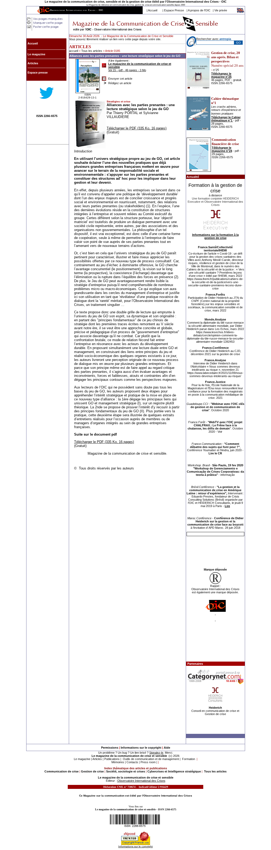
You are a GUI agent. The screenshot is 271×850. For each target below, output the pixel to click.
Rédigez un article (119, 83)
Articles (97, 759)
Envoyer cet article (120, 78)
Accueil (152, 10)
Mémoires (117, 762)
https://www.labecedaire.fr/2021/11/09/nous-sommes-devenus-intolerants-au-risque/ (215, 374)
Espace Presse (174, 10)
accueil (73, 50)
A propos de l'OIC (199, 10)
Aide (167, 747)
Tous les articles (92, 50)
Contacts (132, 762)
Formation (188, 759)
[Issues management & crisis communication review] (241, 11)
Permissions (109, 747)
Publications (112, 759)
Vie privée (220, 10)
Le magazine (82, 759)
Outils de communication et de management (151, 759)
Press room (148, 762)
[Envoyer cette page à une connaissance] (104, 77)
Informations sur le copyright (141, 747)
